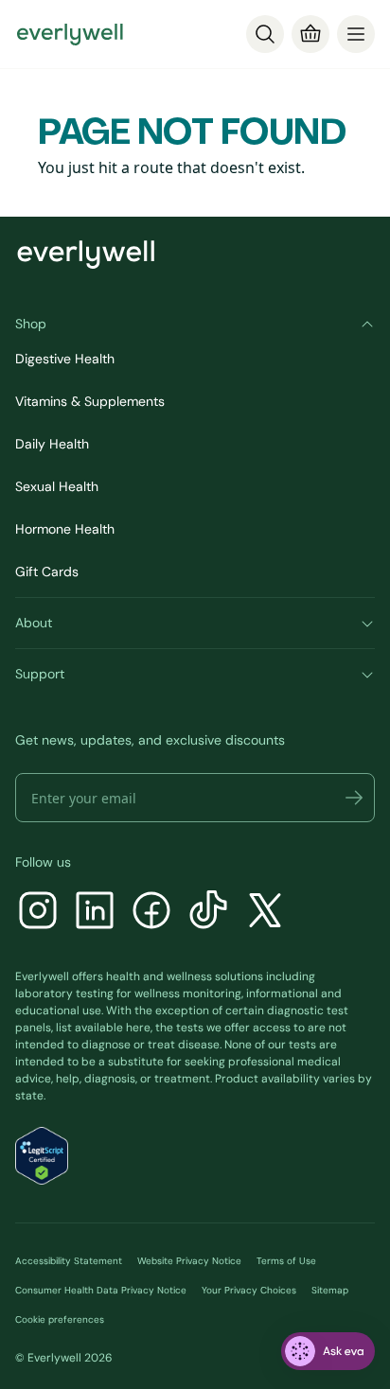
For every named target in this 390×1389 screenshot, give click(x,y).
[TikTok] (208, 913)
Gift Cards (47, 571)
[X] (265, 913)
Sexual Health (56, 486)
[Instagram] (38, 913)
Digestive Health (65, 358)
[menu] (356, 34)
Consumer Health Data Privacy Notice (100, 1290)
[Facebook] (151, 913)
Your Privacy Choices (249, 1290)
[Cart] (310, 34)
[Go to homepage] (70, 34)
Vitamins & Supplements (90, 401)
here (138, 1027)
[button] (354, 797)
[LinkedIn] (94, 913)
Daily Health (52, 443)
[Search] (265, 34)
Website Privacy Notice (189, 1261)
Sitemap (329, 1290)
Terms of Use (286, 1261)
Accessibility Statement (68, 1261)
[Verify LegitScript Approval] (41, 1156)
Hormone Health (65, 528)
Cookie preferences (59, 1319)
